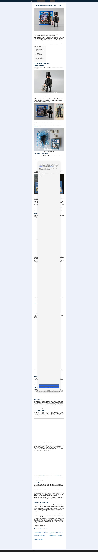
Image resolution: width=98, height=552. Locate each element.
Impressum (53, 390)
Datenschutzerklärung (41, 166)
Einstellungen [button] (51, 166)
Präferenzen (45, 390)
